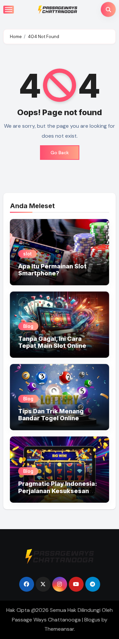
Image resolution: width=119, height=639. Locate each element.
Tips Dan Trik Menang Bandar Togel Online (51, 415)
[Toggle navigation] (8, 10)
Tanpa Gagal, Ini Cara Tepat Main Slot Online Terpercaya (52, 345)
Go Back (60, 153)
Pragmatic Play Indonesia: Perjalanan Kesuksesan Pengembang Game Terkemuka (57, 494)
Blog (28, 326)
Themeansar (59, 628)
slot (27, 253)
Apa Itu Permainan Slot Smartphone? (52, 270)
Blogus (92, 619)
